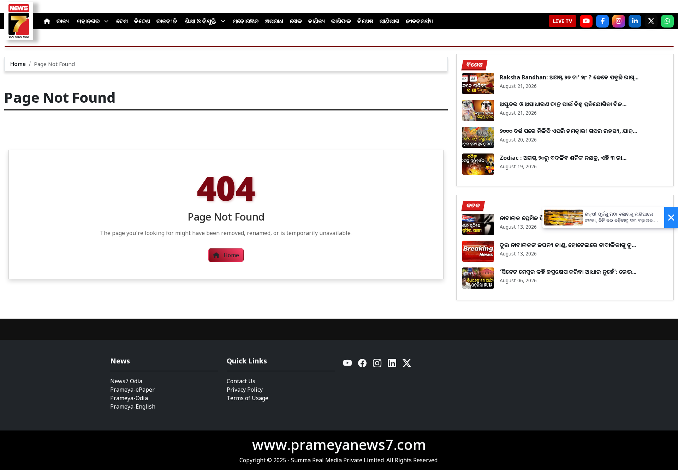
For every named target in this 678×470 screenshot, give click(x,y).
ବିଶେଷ (365, 21)
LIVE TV (562, 21)
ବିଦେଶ (142, 21)
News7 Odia (126, 381)
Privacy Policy (245, 389)
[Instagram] (618, 21)
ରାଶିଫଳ (341, 21)
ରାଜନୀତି (166, 21)
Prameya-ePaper (132, 389)
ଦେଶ (122, 21)
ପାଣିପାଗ (389, 21)
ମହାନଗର (88, 21)
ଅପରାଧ (274, 21)
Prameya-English (132, 406)
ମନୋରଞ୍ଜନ (246, 21)
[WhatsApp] (667, 21)
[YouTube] (347, 365)
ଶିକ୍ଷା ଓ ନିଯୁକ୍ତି (200, 21)
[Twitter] (407, 365)
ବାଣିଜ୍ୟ (316, 21)
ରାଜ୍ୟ (62, 21)
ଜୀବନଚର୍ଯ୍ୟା (419, 21)
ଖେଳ (296, 21)
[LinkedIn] (635, 21)
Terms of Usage (247, 398)
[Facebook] (602, 21)
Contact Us (241, 381)
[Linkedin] (392, 365)
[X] (651, 21)
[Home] (47, 21)
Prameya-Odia (129, 398)
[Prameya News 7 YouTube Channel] (586, 21)
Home (18, 63)
